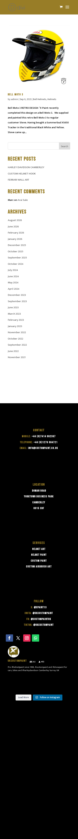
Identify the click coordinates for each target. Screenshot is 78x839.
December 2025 (17, 245)
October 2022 (15, 338)
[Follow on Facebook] (9, 638)
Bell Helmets (39, 99)
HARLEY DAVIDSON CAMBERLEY (26, 167)
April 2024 (13, 289)
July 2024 (13, 270)
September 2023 (17, 301)
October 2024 (15, 264)
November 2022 (17, 332)
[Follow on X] (18, 638)
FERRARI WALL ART (18, 180)
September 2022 (17, 345)
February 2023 (16, 320)
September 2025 (17, 257)
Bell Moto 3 (15, 94)
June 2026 (13, 226)
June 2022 (13, 351)
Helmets (51, 99)
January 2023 (15, 326)
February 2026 (16, 232)
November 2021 (17, 357)
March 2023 (14, 314)
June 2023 (13, 307)
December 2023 (17, 295)
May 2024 (13, 282)
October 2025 (15, 251)
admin (14, 99)
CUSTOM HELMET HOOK (22, 173)
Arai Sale (23, 200)
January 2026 (15, 239)
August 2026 (15, 220)
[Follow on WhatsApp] (35, 638)
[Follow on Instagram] (26, 638)
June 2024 (13, 276)
